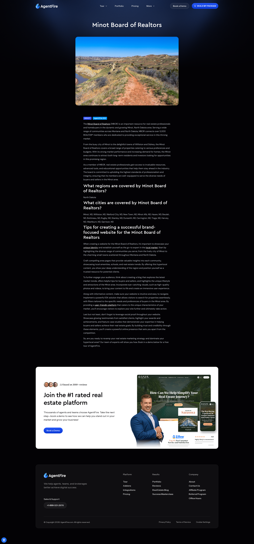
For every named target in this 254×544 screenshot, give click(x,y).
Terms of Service (183, 522)
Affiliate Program (197, 490)
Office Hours (195, 498)
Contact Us (194, 485)
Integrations (129, 490)
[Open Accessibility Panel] (4, 540)
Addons (127, 485)
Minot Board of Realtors (98, 123)
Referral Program (197, 494)
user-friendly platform (105, 305)
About (192, 481)
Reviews (156, 485)
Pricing (126, 494)
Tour (125, 481)
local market (152, 247)
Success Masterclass (162, 494)
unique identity (90, 247)
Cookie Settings (203, 522)
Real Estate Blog (160, 490)
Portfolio (156, 481)
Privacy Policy (165, 522)
